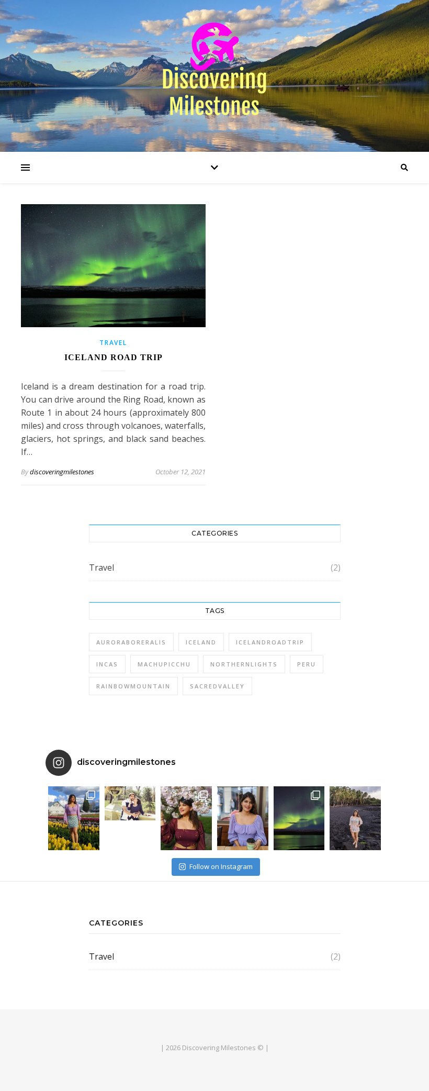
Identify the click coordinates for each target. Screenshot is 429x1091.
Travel (113, 342)
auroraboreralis (131, 642)
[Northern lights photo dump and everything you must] (299, 818)
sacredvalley (217, 686)
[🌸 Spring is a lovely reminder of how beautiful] (186, 818)
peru (306, 664)
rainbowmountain (133, 686)
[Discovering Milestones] (214, 73)
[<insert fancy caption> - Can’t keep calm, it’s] (130, 803)
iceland (201, 642)
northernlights (244, 664)
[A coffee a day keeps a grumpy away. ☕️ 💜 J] (242, 818)
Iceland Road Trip (113, 357)
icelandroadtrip (270, 642)
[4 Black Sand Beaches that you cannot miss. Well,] (355, 818)
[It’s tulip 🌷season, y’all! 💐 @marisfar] (73, 818)
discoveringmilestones (62, 471)
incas (107, 664)
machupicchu (164, 664)
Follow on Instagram (221, 866)
